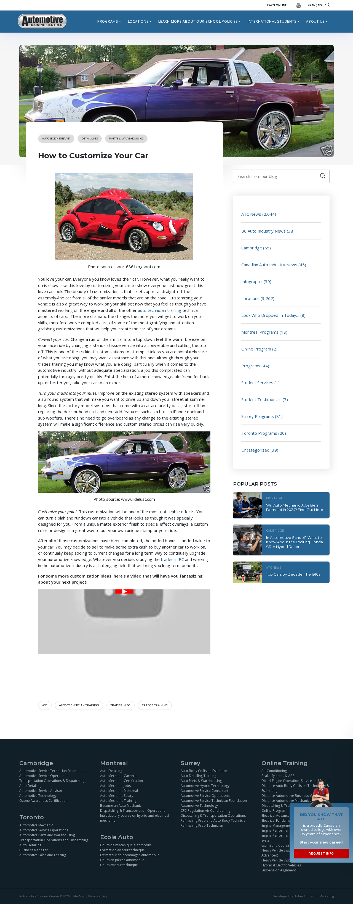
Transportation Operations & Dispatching (51, 780)
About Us (315, 21)
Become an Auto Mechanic (120, 805)
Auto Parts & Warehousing (201, 780)
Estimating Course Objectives (284, 845)
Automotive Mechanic (36, 825)
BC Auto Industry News (263, 231)
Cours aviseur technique (119, 865)
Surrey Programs (257, 416)
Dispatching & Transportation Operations (132, 810)
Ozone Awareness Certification (43, 800)
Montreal (274, 498)
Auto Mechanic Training (118, 800)
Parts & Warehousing (126, 138)
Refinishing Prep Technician (202, 825)
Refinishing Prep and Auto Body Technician (214, 820)
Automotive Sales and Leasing (42, 855)
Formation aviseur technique (122, 850)
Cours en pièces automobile (122, 860)
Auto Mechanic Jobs (115, 785)
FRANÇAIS (315, 5)
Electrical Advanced (276, 815)
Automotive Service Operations (43, 775)
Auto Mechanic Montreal (119, 790)
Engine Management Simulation (285, 825)
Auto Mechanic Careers (118, 775)
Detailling (89, 138)
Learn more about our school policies (198, 21)
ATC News (251, 214)
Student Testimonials (261, 399)
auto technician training (159, 310)
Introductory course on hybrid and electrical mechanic (134, 818)
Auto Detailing (30, 785)
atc (44, 705)
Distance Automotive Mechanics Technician (294, 800)
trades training (155, 705)
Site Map (79, 896)
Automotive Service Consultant (204, 790)
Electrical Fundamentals (279, 820)
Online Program (256, 349)
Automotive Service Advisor (40, 790)
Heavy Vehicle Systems (278, 860)
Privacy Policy (97, 896)
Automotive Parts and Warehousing (47, 835)
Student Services (257, 382)
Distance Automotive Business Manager (292, 795)
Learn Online (276, 5)
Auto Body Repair (56, 138)
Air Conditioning (274, 770)
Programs (107, 21)
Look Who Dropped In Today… (270, 315)
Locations (138, 21)
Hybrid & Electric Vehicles (281, 865)
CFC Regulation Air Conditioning (205, 810)
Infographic (252, 281)
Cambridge (251, 248)
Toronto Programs (259, 433)
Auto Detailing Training (198, 775)
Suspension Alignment (278, 870)
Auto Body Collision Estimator (204, 770)
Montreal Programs (260, 332)
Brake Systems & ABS (277, 775)
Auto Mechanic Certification (121, 780)
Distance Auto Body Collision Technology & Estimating (295, 788)
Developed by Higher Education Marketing (303, 896)
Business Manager (33, 850)
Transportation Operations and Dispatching (53, 840)
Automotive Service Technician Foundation (52, 770)
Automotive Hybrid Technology (205, 785)
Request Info (321, 853)
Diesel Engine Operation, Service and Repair (295, 780)
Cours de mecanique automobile (126, 845)
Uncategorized (255, 450)
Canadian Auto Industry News (269, 264)
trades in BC (172, 559)
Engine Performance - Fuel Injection (288, 830)
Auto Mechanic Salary (116, 795)
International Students (272, 21)
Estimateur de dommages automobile (129, 855)
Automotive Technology (38, 795)
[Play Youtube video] (124, 591)
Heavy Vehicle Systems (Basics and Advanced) (288, 853)
